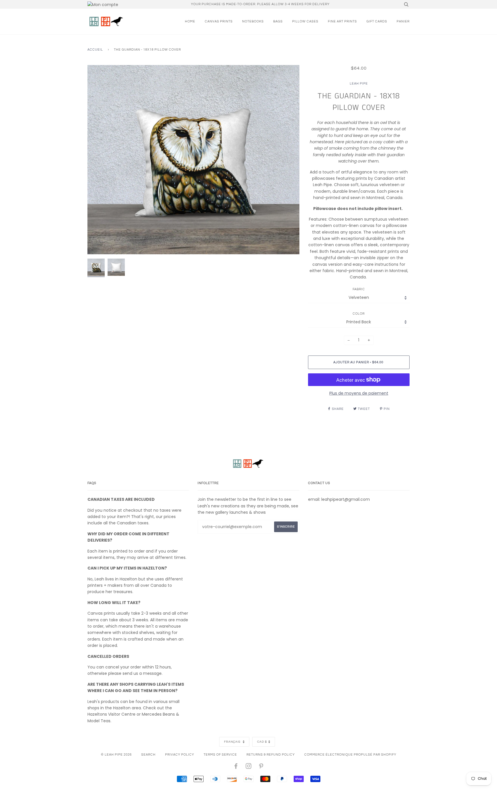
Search (148, 754)
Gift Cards (376, 21)
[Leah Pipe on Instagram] (249, 767)
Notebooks (253, 21)
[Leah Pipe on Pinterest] (261, 767)
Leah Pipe (359, 83)
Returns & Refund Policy (270, 754)
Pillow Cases (305, 21)
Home (190, 21)
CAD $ (262, 741)
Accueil (95, 49)
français (232, 741)
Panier (403, 21)
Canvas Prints (219, 21)
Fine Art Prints (342, 21)
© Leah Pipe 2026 (116, 754)
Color (359, 313)
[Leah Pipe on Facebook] (236, 767)
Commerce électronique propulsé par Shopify (350, 754)
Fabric (359, 289)
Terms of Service (220, 754)
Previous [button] (97, 159)
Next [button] (288, 159)
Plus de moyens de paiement (358, 393)
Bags (278, 21)
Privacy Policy (179, 754)
